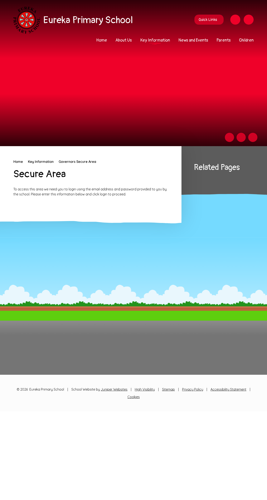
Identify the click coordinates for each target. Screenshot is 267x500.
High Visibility (145, 389)
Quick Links (208, 19)
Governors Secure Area (77, 161)
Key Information (41, 161)
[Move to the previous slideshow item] (229, 137)
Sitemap (168, 389)
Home (18, 161)
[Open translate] (235, 20)
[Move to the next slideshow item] (241, 137)
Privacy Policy (192, 389)
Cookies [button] (133, 397)
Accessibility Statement (228, 389)
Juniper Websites (114, 389)
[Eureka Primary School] (26, 20)
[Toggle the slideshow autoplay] (252, 137)
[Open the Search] (249, 20)
